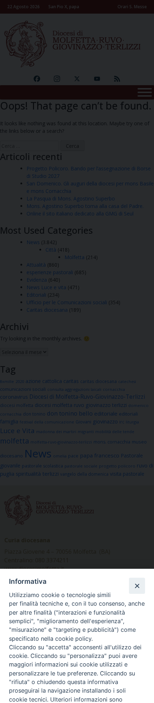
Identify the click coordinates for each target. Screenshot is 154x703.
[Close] (137, 585)
